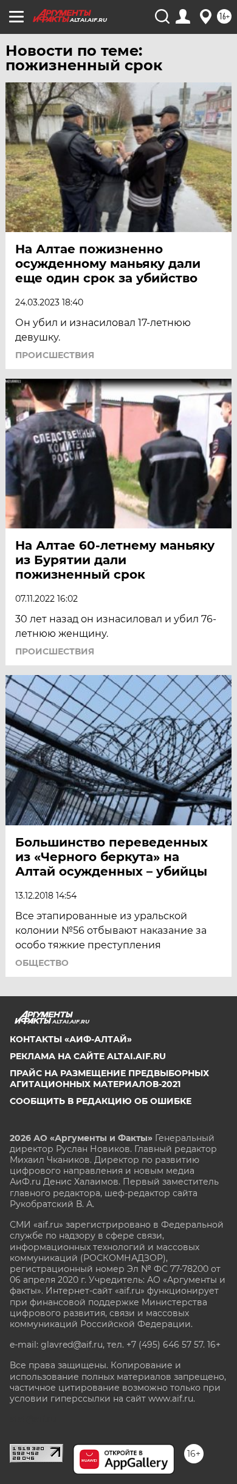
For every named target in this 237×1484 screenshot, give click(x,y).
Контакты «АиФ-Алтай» (71, 1039)
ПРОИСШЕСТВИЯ (54, 355)
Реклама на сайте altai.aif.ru (88, 1056)
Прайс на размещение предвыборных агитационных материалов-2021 (109, 1079)
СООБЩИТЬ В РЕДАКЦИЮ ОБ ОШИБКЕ (100, 1101)
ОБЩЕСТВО (42, 963)
